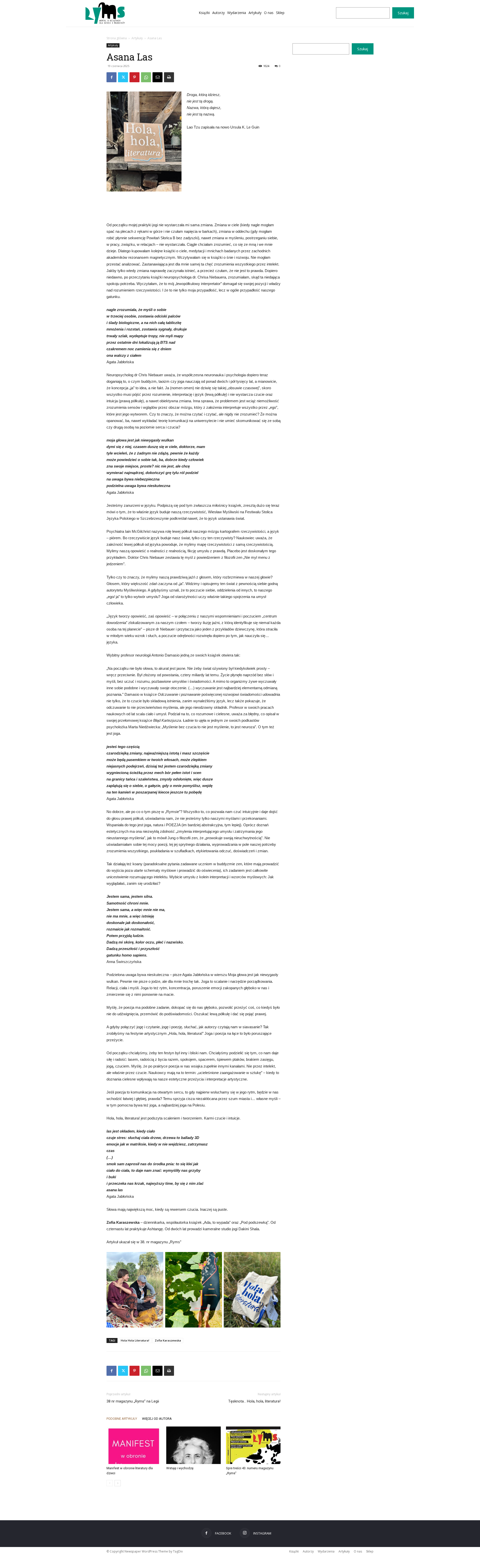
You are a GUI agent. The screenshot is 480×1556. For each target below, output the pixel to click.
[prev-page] (109, 1483)
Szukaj (403, 12)
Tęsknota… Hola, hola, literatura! (254, 1401)
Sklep (370, 1551)
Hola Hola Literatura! (135, 1340)
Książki (294, 1551)
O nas (358, 1551)
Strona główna (116, 38)
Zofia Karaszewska (168, 1340)
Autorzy (308, 1551)
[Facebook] (111, 77)
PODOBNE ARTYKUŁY (121, 1418)
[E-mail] (157, 77)
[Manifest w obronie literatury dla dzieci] (133, 1445)
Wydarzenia (326, 1551)
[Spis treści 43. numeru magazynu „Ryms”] (253, 1445)
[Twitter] (123, 77)
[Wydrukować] (169, 77)
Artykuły (137, 38)
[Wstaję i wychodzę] (193, 1445)
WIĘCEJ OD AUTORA (157, 1418)
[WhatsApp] (146, 77)
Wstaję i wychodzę (180, 1468)
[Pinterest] (135, 77)
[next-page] (117, 1483)
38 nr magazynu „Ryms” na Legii (132, 1401)
